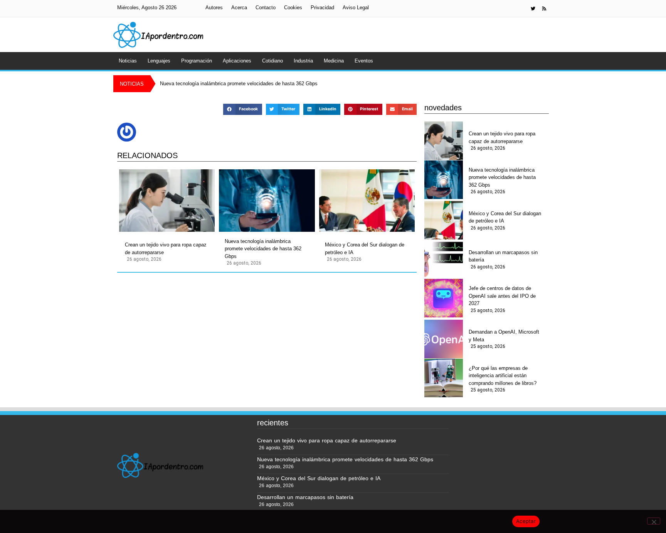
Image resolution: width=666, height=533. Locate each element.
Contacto (266, 7)
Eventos (364, 61)
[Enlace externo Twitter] (533, 8)
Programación (196, 61)
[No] (653, 521)
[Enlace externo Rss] (544, 8)
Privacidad (322, 7)
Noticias (128, 61)
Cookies (293, 7)
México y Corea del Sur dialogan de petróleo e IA (364, 248)
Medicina (334, 61)
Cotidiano (272, 61)
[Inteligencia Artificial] (158, 34)
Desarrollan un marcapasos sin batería (503, 256)
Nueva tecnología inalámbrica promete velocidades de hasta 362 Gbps (263, 248)
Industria (303, 61)
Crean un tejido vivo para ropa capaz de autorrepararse (166, 248)
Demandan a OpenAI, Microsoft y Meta (504, 335)
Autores (214, 7)
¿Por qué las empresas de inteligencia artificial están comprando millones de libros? (502, 375)
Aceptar (526, 521)
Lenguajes (159, 61)
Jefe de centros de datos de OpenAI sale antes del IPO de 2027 (502, 295)
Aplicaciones (237, 61)
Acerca (239, 7)
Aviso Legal (356, 7)
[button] (242, 109)
